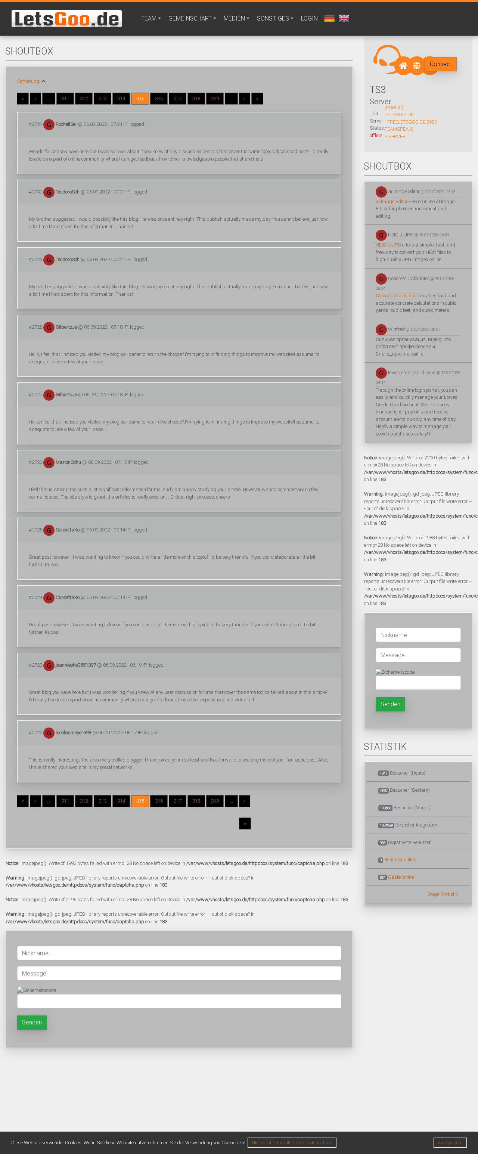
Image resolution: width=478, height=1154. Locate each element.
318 (196, 98)
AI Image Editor (392, 201)
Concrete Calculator (396, 295)
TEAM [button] (148, 18)
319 (215, 98)
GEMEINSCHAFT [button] (190, 18)
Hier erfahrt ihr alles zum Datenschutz (292, 1142)
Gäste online (401, 877)
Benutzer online (400, 859)
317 (177, 98)
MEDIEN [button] (234, 18)
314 (121, 98)
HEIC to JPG (388, 245)
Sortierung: (28, 81)
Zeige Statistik (443, 894)
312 (84, 98)
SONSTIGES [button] (273, 18)
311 (65, 98)
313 (102, 98)
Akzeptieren (450, 1142)
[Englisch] (343, 17)
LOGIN (309, 18)
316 (159, 98)
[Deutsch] (328, 17)
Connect (441, 64)
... (48, 98)
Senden (32, 1022)
